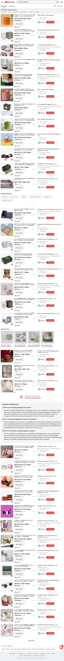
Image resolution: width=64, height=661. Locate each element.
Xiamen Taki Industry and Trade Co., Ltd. (48, 30)
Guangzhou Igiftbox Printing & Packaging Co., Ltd (48, 60)
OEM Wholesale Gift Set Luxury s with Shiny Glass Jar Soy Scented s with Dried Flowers (24, 506)
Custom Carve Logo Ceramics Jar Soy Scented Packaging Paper (24, 313)
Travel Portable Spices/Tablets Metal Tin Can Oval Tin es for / (25, 536)
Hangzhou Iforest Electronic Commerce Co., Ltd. (49, 225)
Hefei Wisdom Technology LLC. (46, 15)
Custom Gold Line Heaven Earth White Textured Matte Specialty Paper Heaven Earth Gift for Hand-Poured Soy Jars (25, 381)
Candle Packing (6, 196)
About (21, 655)
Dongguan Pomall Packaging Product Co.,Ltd (49, 209)
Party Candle (36, 11)
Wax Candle (55, 196)
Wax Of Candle (5, 649)
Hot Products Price (21, 653)
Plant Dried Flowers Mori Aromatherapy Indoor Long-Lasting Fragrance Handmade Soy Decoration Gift (23, 476)
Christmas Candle (23, 11)
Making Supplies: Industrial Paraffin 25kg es (24, 366)
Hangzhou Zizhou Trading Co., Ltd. (46, 446)
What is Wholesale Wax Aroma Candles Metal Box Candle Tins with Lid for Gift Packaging (20, 345)
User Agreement (27, 655)
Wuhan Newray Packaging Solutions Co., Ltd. (49, 269)
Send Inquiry (19, 24)
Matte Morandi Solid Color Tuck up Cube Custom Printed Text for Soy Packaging (25, 224)
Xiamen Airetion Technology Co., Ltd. (47, 380)
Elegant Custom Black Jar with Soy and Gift (24, 209)
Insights (53, 653)
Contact (42, 655)
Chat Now (42, 22)
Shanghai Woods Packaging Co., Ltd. (47, 254)
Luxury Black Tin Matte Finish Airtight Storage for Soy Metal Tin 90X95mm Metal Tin (24, 90)
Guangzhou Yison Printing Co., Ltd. (47, 164)
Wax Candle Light (50, 649)
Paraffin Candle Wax (27, 196)
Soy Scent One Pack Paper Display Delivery (23, 521)
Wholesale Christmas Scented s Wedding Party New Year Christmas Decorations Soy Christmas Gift (24, 351)
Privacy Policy (36, 655)
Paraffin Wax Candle (15, 649)
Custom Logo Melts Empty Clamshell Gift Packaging (23, 565)
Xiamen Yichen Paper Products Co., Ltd (48, 313)
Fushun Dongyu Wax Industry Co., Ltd (47, 178)
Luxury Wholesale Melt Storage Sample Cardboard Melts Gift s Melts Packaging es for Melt (24, 164)
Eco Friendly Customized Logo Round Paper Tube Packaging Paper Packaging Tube (24, 239)
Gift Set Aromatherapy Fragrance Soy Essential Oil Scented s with (24, 446)
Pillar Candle (16, 196)
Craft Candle (30, 11)
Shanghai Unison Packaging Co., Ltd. (47, 239)
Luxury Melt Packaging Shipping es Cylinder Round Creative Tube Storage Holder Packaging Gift (24, 299)
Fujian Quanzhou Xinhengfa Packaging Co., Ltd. (49, 134)
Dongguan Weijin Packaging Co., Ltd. (47, 565)
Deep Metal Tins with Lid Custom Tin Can (25, 104)
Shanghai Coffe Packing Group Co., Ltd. (48, 74)
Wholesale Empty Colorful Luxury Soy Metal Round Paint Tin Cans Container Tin (25, 119)
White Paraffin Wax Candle (38, 649)
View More (31, 640)
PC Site (48, 653)
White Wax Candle (26, 649)
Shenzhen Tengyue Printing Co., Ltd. (47, 284)
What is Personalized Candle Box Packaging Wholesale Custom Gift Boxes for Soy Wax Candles (6, 345)
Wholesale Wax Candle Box (42, 196)
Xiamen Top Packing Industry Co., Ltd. (47, 550)
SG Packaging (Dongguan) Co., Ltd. (47, 45)
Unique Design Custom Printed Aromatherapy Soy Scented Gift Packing (25, 461)
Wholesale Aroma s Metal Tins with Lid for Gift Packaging (24, 45)
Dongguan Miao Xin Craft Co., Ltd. (46, 298)
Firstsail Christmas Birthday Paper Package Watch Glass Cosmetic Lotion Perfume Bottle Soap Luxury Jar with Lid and (24, 491)
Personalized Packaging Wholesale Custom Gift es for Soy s (24, 30)
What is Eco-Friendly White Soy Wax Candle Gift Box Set (34, 345)
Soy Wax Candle (6, 200)
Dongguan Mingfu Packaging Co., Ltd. (47, 595)
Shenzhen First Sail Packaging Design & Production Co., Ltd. (48, 149)
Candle (9, 11)
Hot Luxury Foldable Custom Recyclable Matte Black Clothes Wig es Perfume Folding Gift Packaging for (24, 269)
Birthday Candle (15, 11)
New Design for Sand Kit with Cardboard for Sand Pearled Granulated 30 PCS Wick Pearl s (24, 610)
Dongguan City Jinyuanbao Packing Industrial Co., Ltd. (47, 536)
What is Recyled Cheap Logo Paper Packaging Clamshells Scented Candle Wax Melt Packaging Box (46, 345)
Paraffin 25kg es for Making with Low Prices (24, 179)
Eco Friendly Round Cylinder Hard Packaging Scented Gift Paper (24, 595)
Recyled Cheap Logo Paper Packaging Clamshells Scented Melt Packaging (23, 75)
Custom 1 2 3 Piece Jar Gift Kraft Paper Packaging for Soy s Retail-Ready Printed (25, 625)
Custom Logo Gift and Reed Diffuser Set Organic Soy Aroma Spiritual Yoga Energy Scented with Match (25, 284)
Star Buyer (42, 653)
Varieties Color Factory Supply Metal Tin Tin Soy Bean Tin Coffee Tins (24, 15)
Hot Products (12, 653)
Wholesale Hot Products (33, 653)
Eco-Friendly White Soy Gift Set (24, 60)
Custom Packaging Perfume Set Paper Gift (25, 551)
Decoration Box (3, 11)
